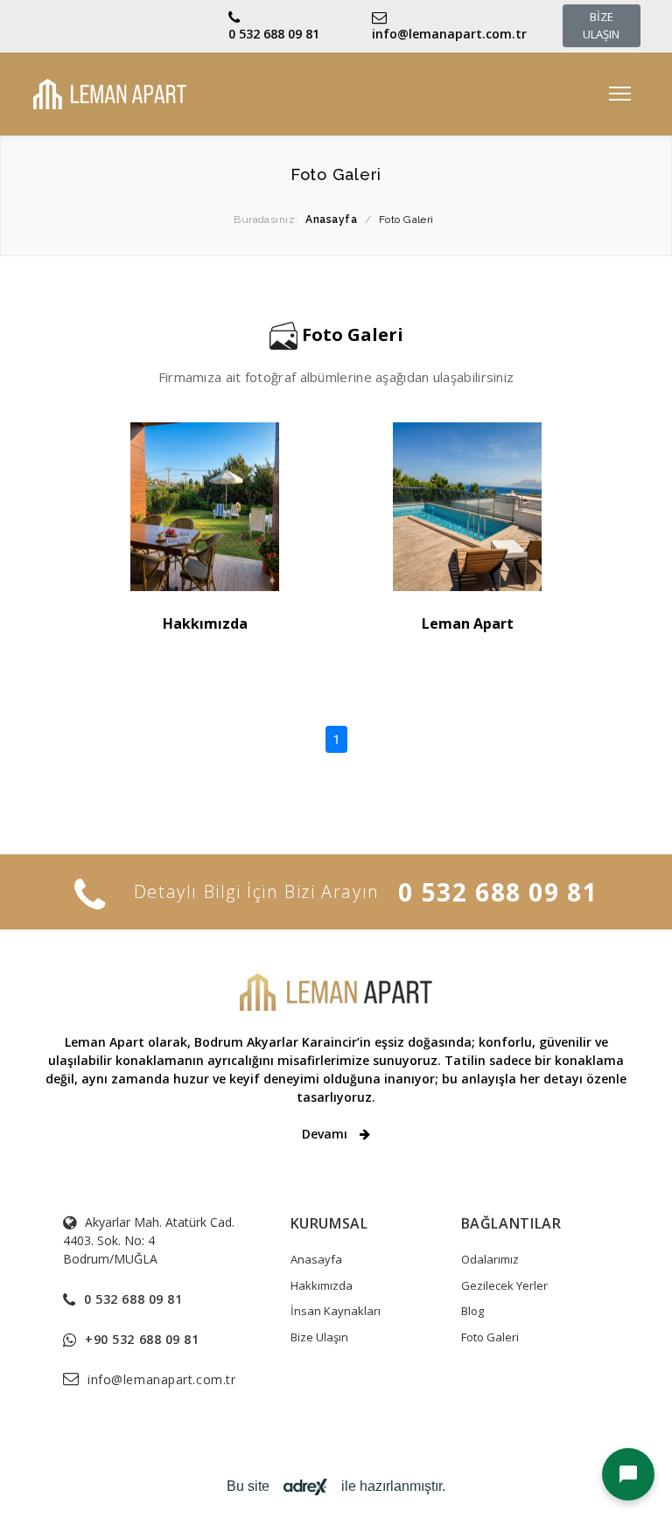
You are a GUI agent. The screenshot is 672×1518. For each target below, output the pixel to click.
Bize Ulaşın (319, 1337)
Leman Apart (468, 623)
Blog (472, 1311)
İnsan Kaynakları (335, 1311)
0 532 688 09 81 (273, 33)
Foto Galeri (490, 1337)
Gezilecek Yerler (504, 1285)
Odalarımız (490, 1259)
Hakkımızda (205, 623)
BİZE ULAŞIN (601, 25)
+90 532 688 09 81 (142, 1339)
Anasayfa (316, 1259)
